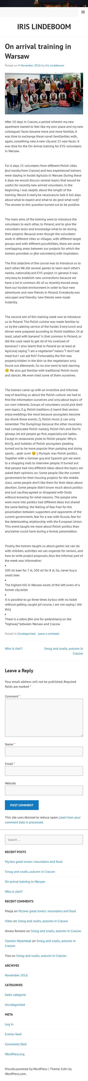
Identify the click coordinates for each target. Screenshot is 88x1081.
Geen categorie (15, 995)
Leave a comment (48, 633)
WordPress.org (15, 1054)
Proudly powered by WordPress (26, 1069)
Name (10, 744)
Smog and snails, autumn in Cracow (30, 872)
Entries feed (13, 1034)
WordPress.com (15, 1074)
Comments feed (16, 1044)
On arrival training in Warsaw (25, 881)
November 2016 (16, 975)
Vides (8, 921)
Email (10, 764)
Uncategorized (26, 633)
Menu (83, 12)
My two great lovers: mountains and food (33, 862)
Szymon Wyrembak (18, 941)
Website (10, 783)
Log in (9, 1024)
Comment (12, 696)
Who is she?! (14, 648)
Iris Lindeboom (44, 26)
